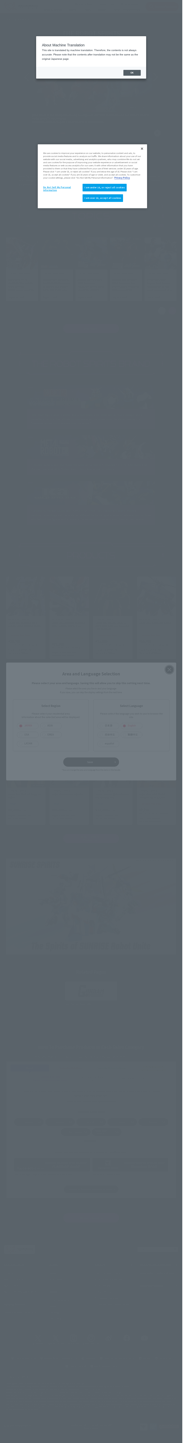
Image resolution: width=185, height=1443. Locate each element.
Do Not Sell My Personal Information (57, 189)
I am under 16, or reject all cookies (105, 187)
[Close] (142, 149)
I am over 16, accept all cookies (103, 197)
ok (132, 73)
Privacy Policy (122, 177)
